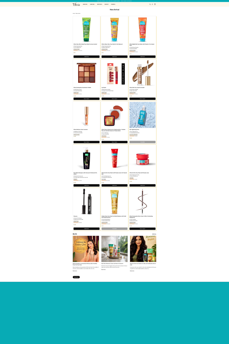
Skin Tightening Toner (134, 129)
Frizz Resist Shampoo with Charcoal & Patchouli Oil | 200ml (85, 173)
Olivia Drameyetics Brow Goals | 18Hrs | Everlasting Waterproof (141, 217)
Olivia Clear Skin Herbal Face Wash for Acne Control (85, 44)
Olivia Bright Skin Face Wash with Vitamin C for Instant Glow (142, 44)
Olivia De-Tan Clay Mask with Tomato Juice (139, 172)
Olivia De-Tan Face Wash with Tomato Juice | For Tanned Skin (114, 173)
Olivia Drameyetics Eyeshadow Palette (82, 87)
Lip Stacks (104, 87)
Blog (75, 234)
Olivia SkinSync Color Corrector (81, 129)
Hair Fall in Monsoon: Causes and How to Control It (112, 263)
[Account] (152, 4)
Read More (76, 277)
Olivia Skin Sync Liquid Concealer (137, 87)
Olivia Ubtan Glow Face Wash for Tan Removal (112, 44)
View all (154, 234)
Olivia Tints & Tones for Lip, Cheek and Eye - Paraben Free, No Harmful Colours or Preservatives (113, 130)
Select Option (86, 98)
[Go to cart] (155, 4)
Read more (75, 270)
